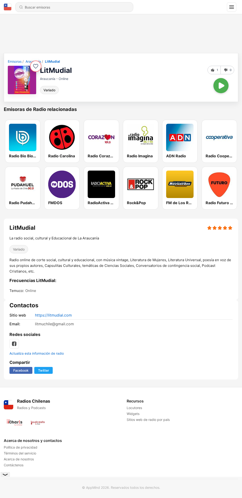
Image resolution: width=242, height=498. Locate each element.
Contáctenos (13, 465)
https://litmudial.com (53, 315)
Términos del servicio (20, 453)
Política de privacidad (20, 447)
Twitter (43, 370)
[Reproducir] (221, 85)
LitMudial (52, 61)
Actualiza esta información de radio (36, 353)
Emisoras (15, 61)
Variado (49, 90)
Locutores (134, 408)
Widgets (133, 414)
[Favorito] (35, 66)
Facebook (21, 370)
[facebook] (14, 343)
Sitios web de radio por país (148, 420)
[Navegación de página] (231, 7)
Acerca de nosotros (19, 459)
